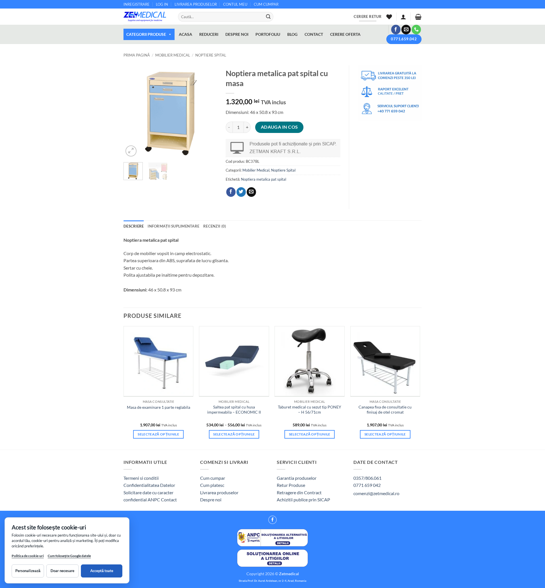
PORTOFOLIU (267, 34)
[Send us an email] (406, 29)
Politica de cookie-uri (28, 556)
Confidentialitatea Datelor (149, 485)
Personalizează (27, 570)
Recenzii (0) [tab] (214, 226)
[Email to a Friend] (251, 192)
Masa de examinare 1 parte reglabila (158, 407)
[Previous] (132, 111)
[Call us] (416, 29)
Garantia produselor (296, 478)
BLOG (292, 34)
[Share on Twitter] (241, 192)
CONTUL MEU (235, 4)
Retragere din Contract (299, 492)
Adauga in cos (279, 127)
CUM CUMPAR (266, 4)
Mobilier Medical (172, 55)
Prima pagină (136, 55)
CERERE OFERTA (345, 34)
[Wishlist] (389, 17)
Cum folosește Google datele (69, 557)
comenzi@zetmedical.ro (376, 493)
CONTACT (314, 34)
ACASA (185, 34)
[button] (403, 17)
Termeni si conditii (141, 478)
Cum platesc (212, 485)
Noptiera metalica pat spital (263, 179)
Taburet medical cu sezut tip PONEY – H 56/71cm (309, 409)
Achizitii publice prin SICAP (303, 499)
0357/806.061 (367, 478)
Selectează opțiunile (158, 434)
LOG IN (162, 4)
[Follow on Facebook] (396, 29)
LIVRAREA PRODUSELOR (196, 4)
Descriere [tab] (133, 226)
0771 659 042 (367, 485)
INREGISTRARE (136, 4)
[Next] (208, 111)
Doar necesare (62, 570)
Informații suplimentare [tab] (173, 226)
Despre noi (210, 499)
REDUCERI (208, 34)
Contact (169, 499)
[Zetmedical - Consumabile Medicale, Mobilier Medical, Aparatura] (146, 17)
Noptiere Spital (210, 55)
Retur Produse (291, 485)
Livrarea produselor (219, 492)
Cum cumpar (212, 478)
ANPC (154, 499)
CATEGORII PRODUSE (146, 34)
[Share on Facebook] (231, 192)
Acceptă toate (101, 570)
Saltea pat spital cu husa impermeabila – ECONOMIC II (234, 409)
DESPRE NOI (236, 34)
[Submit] (268, 17)
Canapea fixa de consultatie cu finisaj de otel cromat (385, 409)
